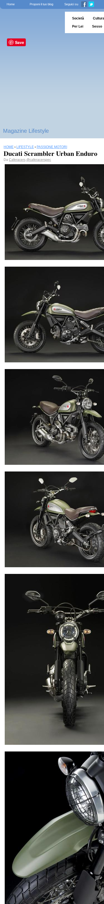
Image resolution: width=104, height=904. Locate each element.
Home (11, 4)
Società (78, 18)
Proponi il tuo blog (41, 4)
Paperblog (30, 22)
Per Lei (77, 26)
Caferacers (17, 160)
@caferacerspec (38, 160)
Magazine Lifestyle (26, 131)
